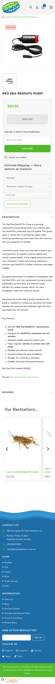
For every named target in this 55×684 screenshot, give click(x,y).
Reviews (8, 392)
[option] (27, 45)
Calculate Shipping (17, 204)
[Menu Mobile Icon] (51, 7)
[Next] (48, 449)
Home (8, 17)
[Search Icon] (30, 7)
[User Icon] (37, 7)
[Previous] (7, 449)
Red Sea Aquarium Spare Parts (24, 377)
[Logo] (11, 7)
